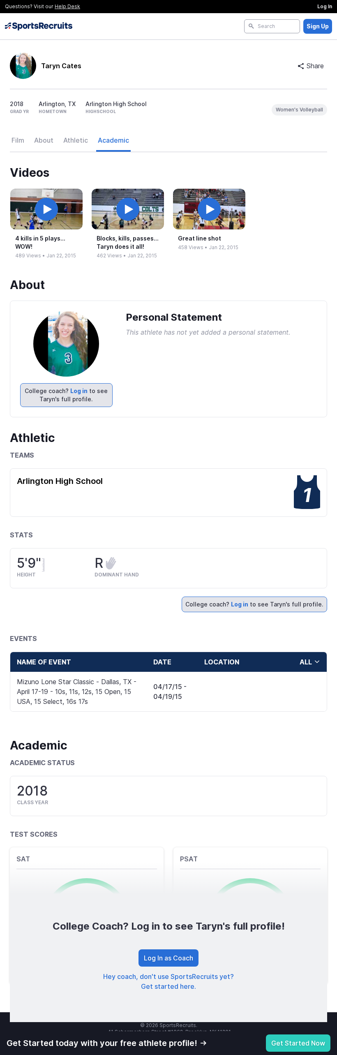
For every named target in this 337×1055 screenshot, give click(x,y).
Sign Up (318, 26)
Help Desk (67, 6)
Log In (324, 6)
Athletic (75, 140)
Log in (79, 390)
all (306, 662)
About (43, 140)
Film (18, 140)
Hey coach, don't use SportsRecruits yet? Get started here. (168, 981)
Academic (113, 140)
